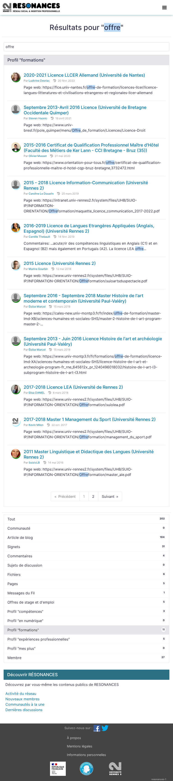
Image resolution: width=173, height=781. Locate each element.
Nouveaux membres (22, 699)
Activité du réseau (20, 693)
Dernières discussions (23, 709)
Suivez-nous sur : (78, 728)
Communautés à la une (24, 704)
